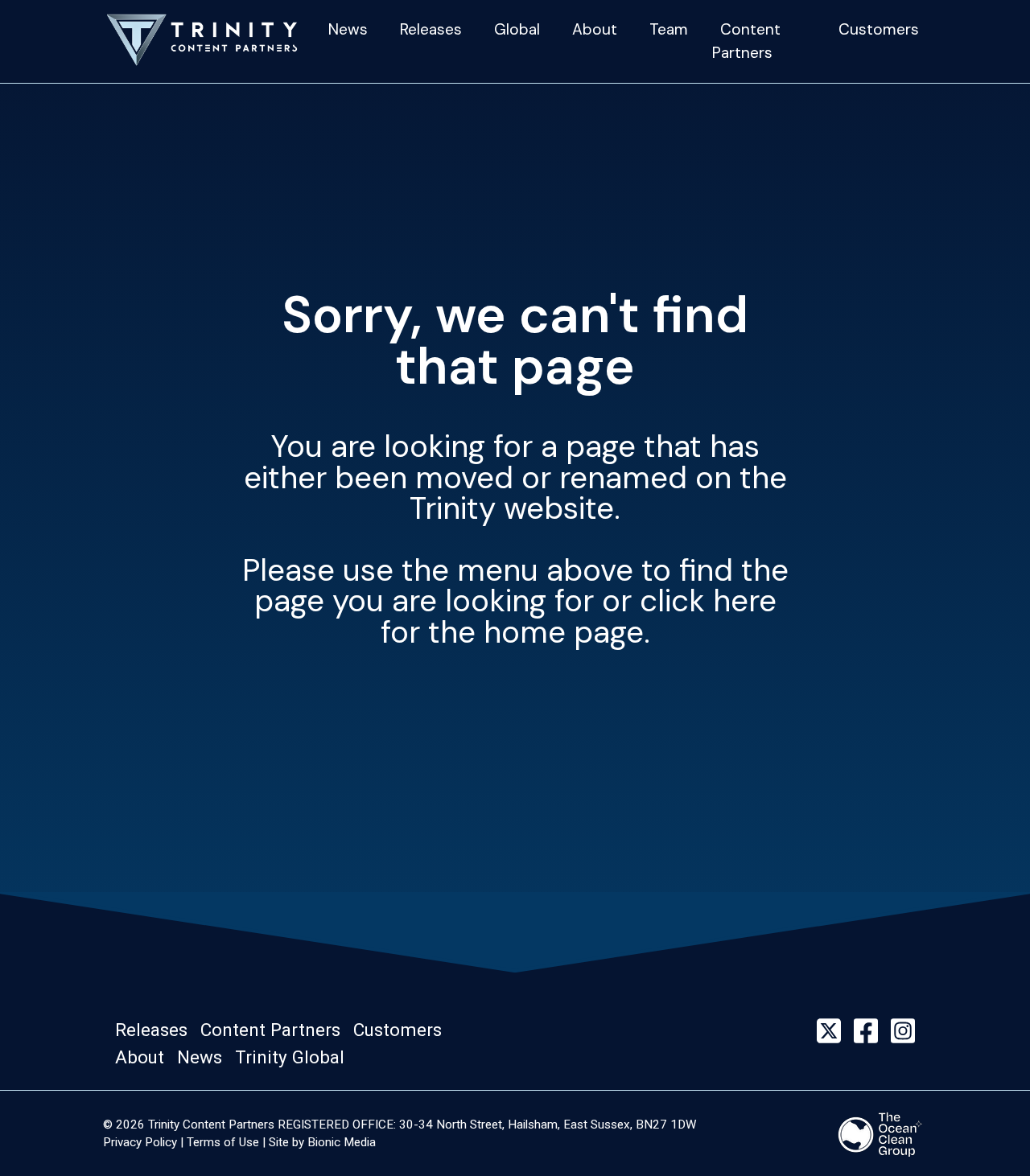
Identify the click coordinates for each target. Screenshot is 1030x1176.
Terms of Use (223, 1142)
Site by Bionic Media (322, 1142)
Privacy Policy (140, 1142)
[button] (156, 1030)
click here (708, 601)
